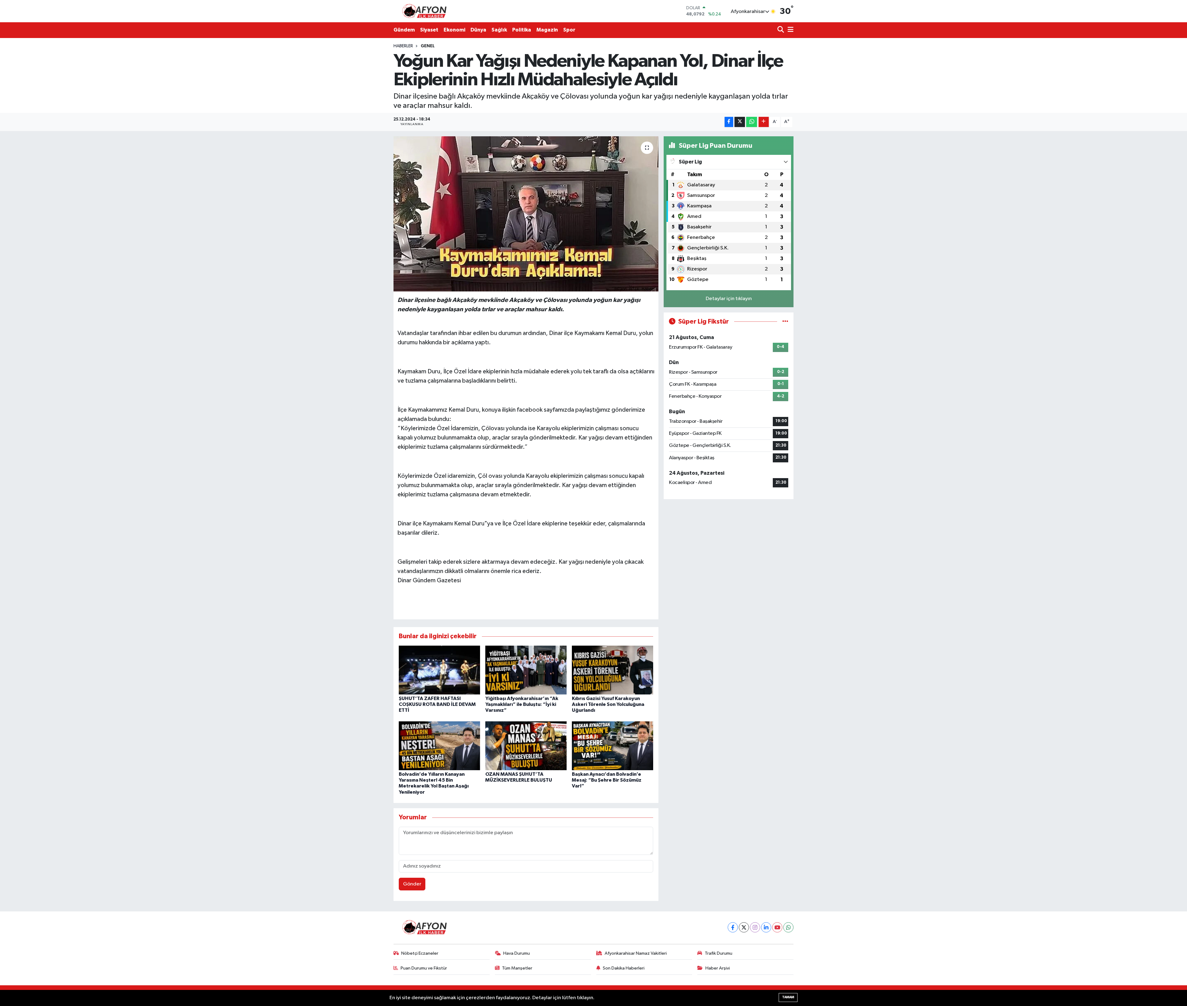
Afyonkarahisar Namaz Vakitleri (636, 953)
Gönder (412, 884)
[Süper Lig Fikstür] (785, 321)
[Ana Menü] (789, 30)
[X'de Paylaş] (739, 122)
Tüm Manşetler (517, 968)
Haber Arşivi (717, 968)
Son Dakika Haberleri (624, 968)
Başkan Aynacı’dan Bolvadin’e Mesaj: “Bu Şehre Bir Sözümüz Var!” (606, 780)
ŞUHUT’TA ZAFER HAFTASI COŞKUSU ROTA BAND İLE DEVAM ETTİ (437, 704)
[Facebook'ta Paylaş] (729, 122)
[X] (744, 927)
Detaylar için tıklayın (729, 298)
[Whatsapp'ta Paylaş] (751, 122)
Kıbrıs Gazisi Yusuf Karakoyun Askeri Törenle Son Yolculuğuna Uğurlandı (608, 704)
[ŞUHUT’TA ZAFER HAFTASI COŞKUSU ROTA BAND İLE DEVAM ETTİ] (439, 670)
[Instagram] (755, 927)
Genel (428, 46)
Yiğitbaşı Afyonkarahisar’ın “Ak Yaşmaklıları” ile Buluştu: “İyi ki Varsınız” (521, 704)
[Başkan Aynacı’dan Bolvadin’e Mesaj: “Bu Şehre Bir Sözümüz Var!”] (612, 745)
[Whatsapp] (788, 927)
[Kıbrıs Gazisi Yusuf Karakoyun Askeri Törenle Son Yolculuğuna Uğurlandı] (612, 670)
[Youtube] (777, 927)
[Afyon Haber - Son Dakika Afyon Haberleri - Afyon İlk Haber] (426, 11)
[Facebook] (733, 927)
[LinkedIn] (766, 927)
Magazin (547, 29)
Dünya (478, 29)
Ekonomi (454, 29)
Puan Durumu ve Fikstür (424, 968)
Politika (521, 29)
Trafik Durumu (718, 953)
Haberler (403, 46)
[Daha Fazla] (764, 122)
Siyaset (429, 29)
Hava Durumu (516, 953)
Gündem (404, 29)
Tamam (788, 997)
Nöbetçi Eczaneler (419, 953)
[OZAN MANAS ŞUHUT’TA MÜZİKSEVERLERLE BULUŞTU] (526, 745)
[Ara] (781, 30)
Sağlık (499, 29)
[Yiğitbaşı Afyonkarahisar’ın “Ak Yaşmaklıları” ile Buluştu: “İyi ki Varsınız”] (526, 670)
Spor (569, 29)
